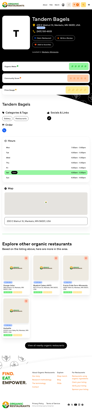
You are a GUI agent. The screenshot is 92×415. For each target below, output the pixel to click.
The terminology (39, 383)
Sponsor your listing (80, 389)
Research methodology (41, 379)
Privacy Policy (38, 403)
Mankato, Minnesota (50, 52)
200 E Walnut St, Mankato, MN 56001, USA (29, 220)
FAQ (51, 5)
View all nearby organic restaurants (46, 345)
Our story (36, 376)
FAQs (59, 383)
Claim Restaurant (43, 38)
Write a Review (66, 38)
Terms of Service (53, 403)
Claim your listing (79, 382)
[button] (46, 202)
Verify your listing (79, 385)
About (45, 5)
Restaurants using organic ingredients (80, 377)
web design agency (41, 406)
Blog (59, 379)
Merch (57, 5)
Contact (35, 386)
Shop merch (62, 376)
